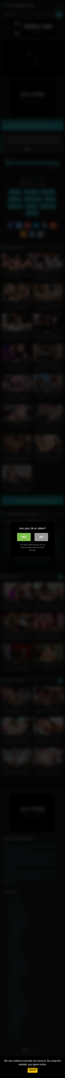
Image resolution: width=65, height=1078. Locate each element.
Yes (23, 537)
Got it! (32, 1070)
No (41, 537)
